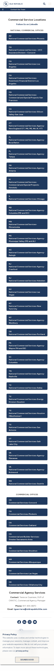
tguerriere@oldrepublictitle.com (30, 609)
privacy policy (22, 651)
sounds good (27, 660)
